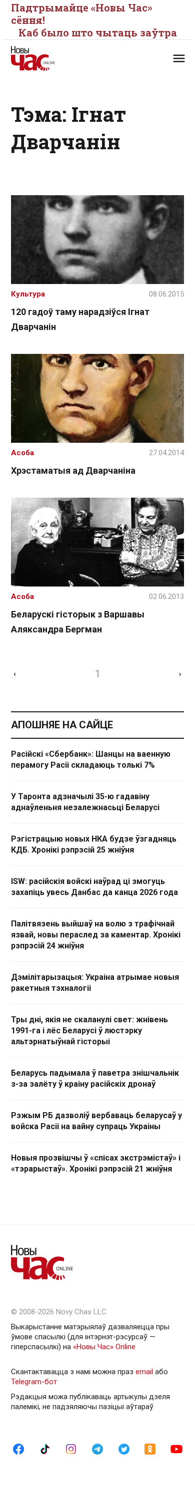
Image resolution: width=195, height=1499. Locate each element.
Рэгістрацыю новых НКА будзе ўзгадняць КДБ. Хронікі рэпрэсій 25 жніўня (93, 844)
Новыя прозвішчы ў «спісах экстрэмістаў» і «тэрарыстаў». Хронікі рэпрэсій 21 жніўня (95, 1163)
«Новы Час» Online (104, 1346)
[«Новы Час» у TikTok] (45, 1448)
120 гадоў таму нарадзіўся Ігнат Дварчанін (80, 319)
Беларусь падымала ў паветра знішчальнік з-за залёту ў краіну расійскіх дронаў (95, 1078)
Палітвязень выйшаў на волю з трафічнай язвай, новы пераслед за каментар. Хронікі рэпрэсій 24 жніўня (95, 934)
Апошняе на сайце (62, 725)
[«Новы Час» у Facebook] (18, 1448)
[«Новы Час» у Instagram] (71, 1448)
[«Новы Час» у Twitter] (124, 1448)
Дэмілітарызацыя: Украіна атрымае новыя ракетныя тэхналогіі (95, 982)
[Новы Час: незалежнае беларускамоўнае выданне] (54, 58)
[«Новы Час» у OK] (150, 1448)
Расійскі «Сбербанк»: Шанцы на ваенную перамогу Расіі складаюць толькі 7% (90, 759)
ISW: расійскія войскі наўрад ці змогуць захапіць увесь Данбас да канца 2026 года (94, 887)
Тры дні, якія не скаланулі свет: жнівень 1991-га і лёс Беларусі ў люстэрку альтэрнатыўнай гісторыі (89, 1030)
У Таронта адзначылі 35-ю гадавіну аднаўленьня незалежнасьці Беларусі (85, 802)
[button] (179, 58)
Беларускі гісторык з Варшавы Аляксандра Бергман (77, 621)
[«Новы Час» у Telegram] (97, 1448)
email (144, 1371)
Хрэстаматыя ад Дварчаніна (73, 470)
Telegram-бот (34, 1381)
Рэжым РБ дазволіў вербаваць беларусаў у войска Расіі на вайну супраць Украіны (96, 1121)
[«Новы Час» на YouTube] (176, 1448)
